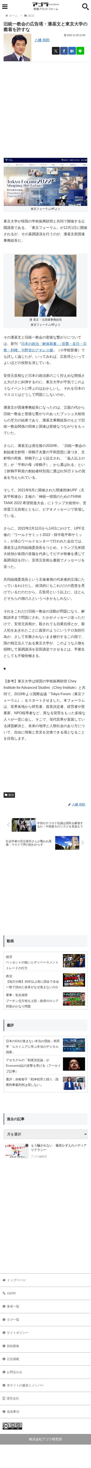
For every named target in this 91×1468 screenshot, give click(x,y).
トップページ (16, 1280)
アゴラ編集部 (39, 1156)
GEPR (11, 1293)
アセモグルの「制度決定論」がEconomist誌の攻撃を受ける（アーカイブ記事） (33, 1065)
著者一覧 (13, 1306)
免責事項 (13, 1411)
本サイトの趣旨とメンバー (25, 1385)
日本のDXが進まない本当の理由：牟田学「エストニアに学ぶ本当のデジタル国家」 (33, 1046)
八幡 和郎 (42, 40)
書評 (10, 1025)
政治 (11, 794)
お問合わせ (14, 1372)
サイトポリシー (17, 1332)
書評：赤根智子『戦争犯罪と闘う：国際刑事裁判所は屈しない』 (32, 1082)
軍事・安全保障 (17, 995)
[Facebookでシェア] (64, 51)
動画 (10, 941)
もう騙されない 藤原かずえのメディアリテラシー (59, 1148)
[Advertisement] (45, 107)
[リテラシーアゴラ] (16, 1151)
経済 (9, 957)
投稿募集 (13, 1346)
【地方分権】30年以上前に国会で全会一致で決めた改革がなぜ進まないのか (32, 984)
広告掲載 (13, 1359)
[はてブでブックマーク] (72, 51)
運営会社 (13, 1398)
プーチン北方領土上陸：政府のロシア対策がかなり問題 (32, 1003)
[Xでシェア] (56, 51)
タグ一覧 (13, 1319)
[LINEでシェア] (80, 51)
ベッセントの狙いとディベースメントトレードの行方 (32, 965)
